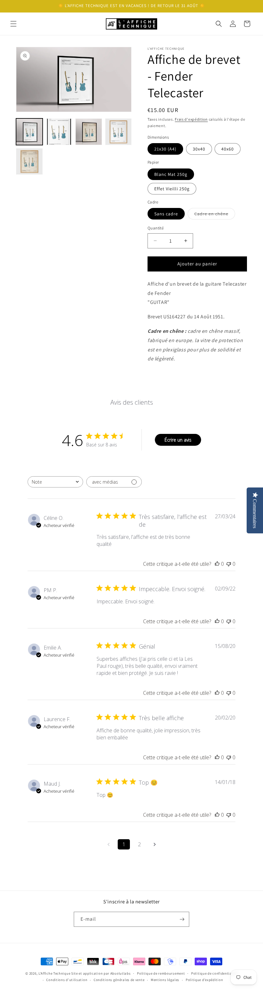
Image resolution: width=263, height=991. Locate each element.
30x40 (199, 149)
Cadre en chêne (214, 215)
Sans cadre (166, 214)
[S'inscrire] (182, 919)
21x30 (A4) (165, 149)
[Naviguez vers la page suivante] (154, 844)
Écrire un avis (178, 440)
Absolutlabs (120, 973)
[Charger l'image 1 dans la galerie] (29, 131)
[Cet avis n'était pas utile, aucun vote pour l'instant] (228, 563)
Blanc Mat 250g (170, 174)
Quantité (156, 228)
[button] (13, 24)
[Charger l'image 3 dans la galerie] (88, 131)
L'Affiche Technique (54, 973)
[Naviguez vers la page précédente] (108, 844)
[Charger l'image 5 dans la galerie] (29, 161)
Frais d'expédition (191, 119)
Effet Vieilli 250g (172, 189)
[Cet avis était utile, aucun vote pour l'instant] (217, 563)
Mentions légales (165, 980)
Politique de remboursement (161, 973)
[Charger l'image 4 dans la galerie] (118, 131)
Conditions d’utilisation (66, 980)
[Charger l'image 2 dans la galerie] (59, 131)
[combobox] (55, 481)
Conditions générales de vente (119, 980)
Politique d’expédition (204, 980)
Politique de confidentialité (214, 973)
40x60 (227, 149)
